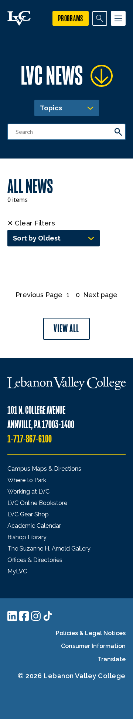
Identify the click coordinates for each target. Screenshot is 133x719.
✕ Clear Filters (31, 223)
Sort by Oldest (37, 238)
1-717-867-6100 (29, 439)
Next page (100, 295)
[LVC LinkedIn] (12, 616)
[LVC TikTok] (47, 616)
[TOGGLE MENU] (118, 18)
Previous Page (39, 295)
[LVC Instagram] (36, 616)
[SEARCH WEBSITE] (99, 18)
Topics (51, 108)
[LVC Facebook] (24, 616)
